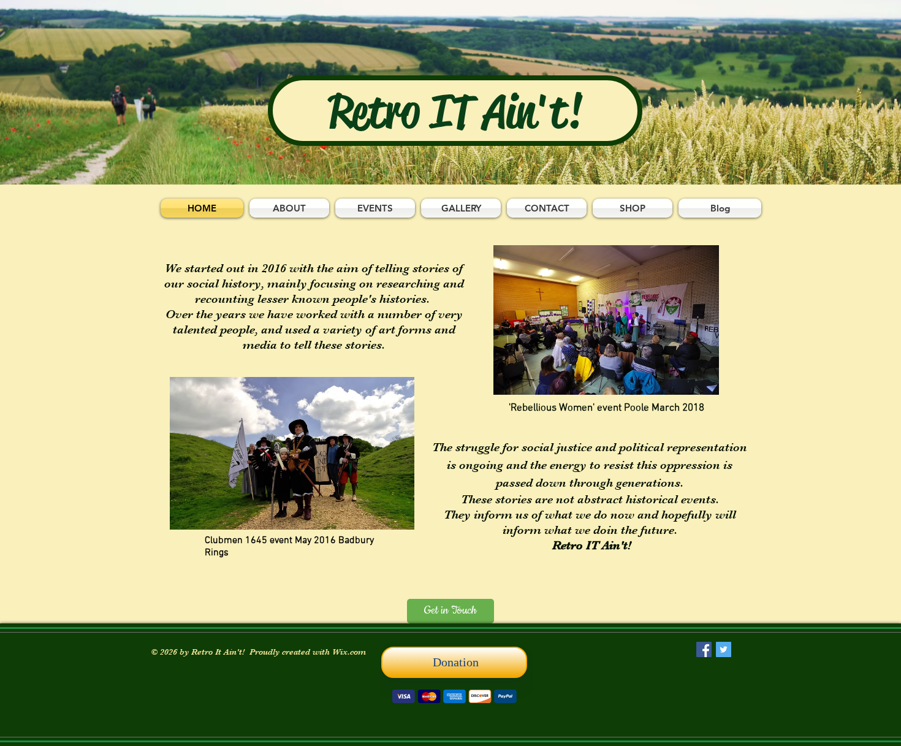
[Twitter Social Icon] (723, 649)
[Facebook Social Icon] (704, 649)
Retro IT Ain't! (455, 111)
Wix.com (349, 652)
